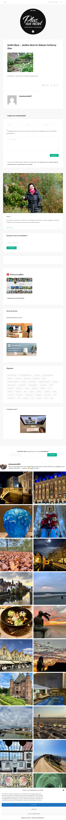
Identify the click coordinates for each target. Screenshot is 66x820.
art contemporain (25, 375)
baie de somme (47, 375)
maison (10, 391)
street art (11, 398)
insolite (34, 388)
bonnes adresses (13, 381)
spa (55, 395)
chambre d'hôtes (44, 381)
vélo (46, 398)
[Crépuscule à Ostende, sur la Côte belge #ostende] (49, 622)
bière (44, 378)
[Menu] (5, 2)
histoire (19, 388)
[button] (63, 790)
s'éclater (47, 395)
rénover (38, 395)
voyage (39, 398)
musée (31, 391)
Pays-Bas (10, 395)
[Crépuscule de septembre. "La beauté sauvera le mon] (49, 655)
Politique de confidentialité (37, 817)
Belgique (27, 378)
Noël (54, 391)
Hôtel (27, 388)
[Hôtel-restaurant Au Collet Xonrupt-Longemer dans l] (16, 622)
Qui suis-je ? (10, 227)
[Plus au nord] (33, 22)
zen (52, 398)
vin (32, 398)
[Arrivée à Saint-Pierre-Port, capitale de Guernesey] (16, 722)
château (55, 381)
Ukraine (25, 398)
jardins (43, 388)
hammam (10, 388)
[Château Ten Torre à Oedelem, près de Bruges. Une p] (16, 689)
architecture (12, 375)
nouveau (47, 391)
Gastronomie (33, 385)
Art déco (37, 375)
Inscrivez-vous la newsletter (33, 451)
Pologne (19, 395)
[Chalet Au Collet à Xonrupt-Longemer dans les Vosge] (49, 689)
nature (39, 391)
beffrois (18, 378)
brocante (32, 381)
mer (25, 391)
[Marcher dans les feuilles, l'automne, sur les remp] (16, 555)
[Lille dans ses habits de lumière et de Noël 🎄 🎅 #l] (49, 488)
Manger (18, 391)
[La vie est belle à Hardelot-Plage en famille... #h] (49, 722)
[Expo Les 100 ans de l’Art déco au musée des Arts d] (16, 521)
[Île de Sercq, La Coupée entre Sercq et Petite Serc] (49, 756)
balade (10, 378)
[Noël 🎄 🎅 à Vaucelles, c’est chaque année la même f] (49, 521)
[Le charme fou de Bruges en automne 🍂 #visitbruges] (16, 588)
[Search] (61, 2)
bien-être (36, 378)
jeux (49, 388)
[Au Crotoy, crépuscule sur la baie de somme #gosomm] (49, 588)
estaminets (22, 385)
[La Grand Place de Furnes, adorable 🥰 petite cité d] (16, 655)
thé (19, 398)
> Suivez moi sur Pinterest (15, 298)
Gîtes (51, 385)
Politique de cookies (26, 817)
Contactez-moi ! (12, 409)
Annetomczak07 (25, 96)
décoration (11, 385)
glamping (43, 385)
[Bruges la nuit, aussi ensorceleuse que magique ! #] (16, 488)
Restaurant (29, 395)
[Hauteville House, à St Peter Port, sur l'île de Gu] (16, 756)
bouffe (24, 381)
